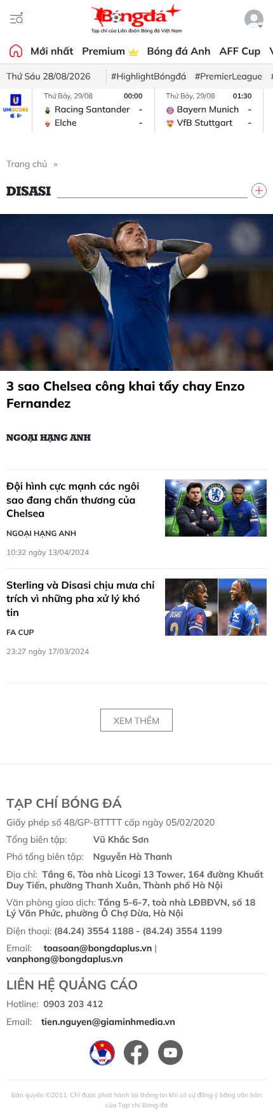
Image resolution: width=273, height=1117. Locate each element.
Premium (105, 50)
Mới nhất (51, 50)
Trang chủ (26, 164)
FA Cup (20, 632)
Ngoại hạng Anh (48, 437)
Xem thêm (136, 720)
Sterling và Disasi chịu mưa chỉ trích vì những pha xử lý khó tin (80, 599)
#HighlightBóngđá (148, 76)
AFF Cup (240, 50)
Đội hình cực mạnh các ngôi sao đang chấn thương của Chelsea (72, 499)
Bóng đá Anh (179, 50)
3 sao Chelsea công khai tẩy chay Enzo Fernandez (125, 394)
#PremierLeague (228, 76)
